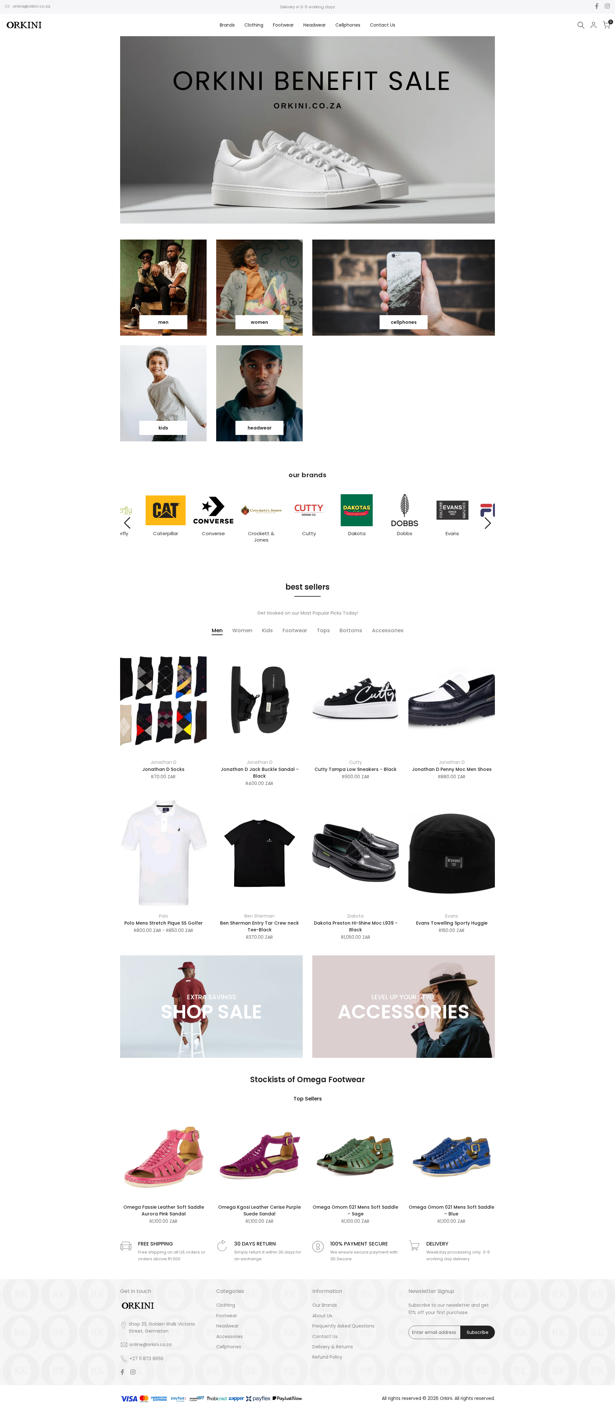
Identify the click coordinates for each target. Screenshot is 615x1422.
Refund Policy (327, 1357)
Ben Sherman (259, 916)
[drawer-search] (581, 25)
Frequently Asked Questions (343, 1326)
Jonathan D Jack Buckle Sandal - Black (260, 772)
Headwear (227, 1326)
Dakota (356, 916)
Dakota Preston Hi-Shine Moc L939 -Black (356, 926)
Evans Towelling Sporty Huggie (452, 923)
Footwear (226, 1315)
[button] (127, 523)
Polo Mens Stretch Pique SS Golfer (163, 923)
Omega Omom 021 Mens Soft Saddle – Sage (355, 1210)
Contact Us (325, 1336)
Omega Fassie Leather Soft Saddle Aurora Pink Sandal (163, 1210)
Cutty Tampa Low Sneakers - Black (356, 769)
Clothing (225, 1305)
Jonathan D (163, 762)
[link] (163, 288)
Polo (163, 916)
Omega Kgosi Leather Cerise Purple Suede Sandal (259, 1210)
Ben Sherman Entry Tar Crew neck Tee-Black (259, 926)
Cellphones (228, 1347)
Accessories (229, 1336)
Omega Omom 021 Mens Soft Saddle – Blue (451, 1210)
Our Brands (324, 1305)
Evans (451, 916)
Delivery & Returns (332, 1347)
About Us (322, 1315)
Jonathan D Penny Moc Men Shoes (452, 769)
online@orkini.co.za (31, 6)
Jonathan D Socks (163, 769)
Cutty (355, 762)
